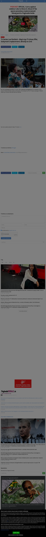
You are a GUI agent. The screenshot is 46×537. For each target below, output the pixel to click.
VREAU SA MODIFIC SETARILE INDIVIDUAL (15, 534)
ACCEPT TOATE (16, 532)
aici (7, 520)
